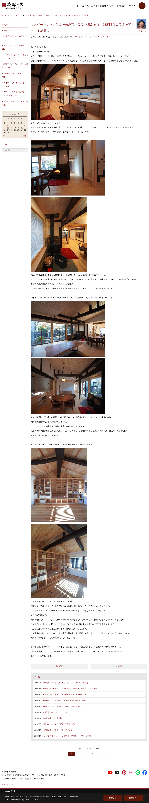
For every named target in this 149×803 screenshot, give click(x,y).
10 (8, 125)
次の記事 (118, 666)
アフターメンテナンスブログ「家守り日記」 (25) (14, 93)
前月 (4, 136)
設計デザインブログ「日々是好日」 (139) (15, 66)
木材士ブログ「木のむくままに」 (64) (14, 84)
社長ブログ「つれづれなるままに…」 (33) (15, 38)
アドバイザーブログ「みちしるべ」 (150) (15, 56)
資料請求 (121, 5)
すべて (77, 37)
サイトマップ (8, 784)
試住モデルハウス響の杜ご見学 (97, 5)
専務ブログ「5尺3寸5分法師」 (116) (14, 47)
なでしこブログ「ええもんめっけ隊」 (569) (15, 103)
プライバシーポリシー (58, 797)
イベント (74, 5)
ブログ (132, 5)
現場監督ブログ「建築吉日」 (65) (14, 75)
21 (22, 128)
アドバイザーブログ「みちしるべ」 (97, 37)
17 (8, 128)
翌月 (25, 136)
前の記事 (59, 666)
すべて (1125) (8, 30)
